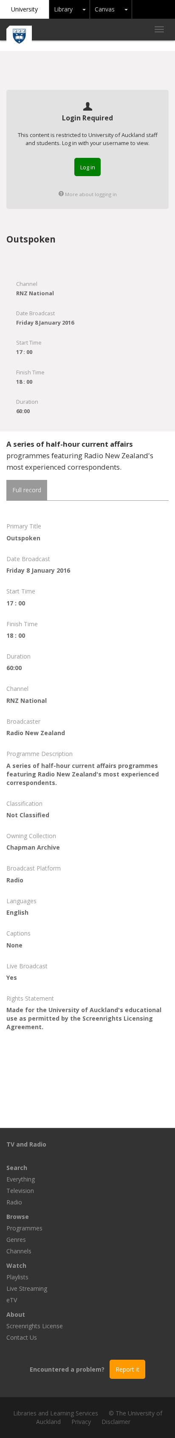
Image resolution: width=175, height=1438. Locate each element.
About (15, 1314)
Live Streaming (26, 1288)
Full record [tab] (26, 490)
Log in (87, 167)
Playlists (17, 1277)
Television (20, 1191)
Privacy (81, 1422)
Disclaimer (116, 1422)
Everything (20, 1179)
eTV (11, 1300)
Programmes (24, 1228)
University (24, 9)
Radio (14, 1202)
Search (16, 1168)
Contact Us (21, 1337)
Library (63, 9)
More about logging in (90, 194)
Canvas (105, 9)
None (14, 945)
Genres (16, 1239)
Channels (18, 1251)
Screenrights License (34, 1326)
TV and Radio (26, 1144)
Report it (127, 1369)
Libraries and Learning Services (55, 1413)
